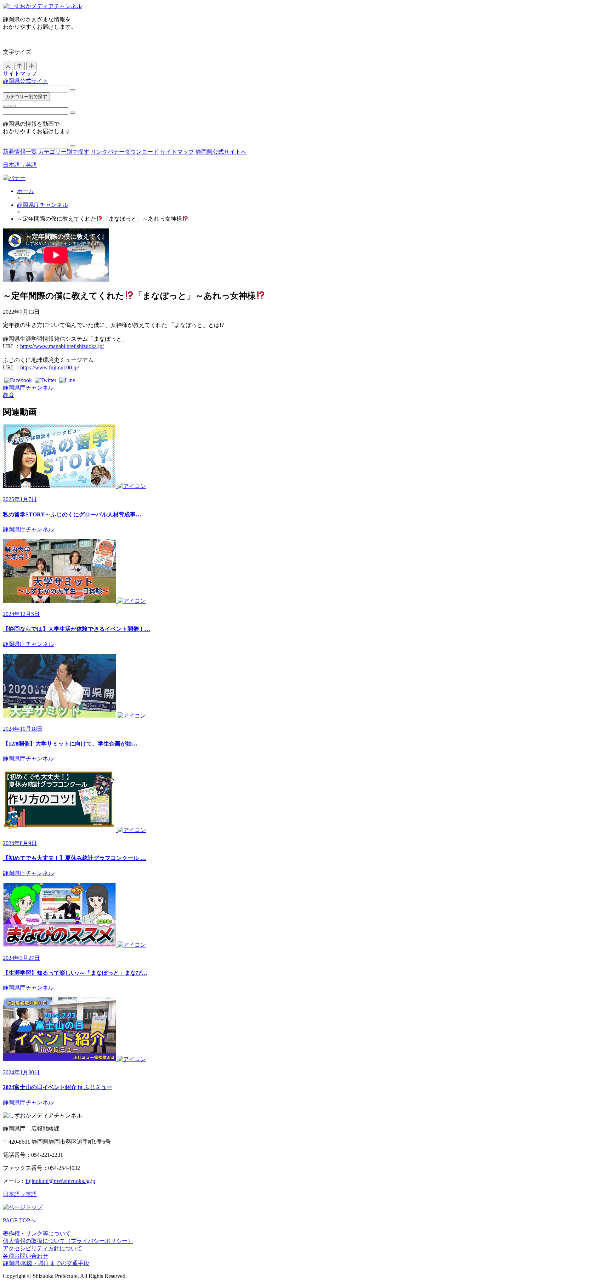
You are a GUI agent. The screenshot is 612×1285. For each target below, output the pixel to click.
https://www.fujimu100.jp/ (49, 367)
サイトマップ (20, 73)
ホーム (25, 191)
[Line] (67, 381)
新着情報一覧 (20, 152)
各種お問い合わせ (25, 1256)
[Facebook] (18, 381)
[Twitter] (45, 381)
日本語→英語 (20, 165)
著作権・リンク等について (37, 1233)
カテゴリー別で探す (26, 96)
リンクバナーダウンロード (125, 152)
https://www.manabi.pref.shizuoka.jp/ (62, 346)
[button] (5, 106)
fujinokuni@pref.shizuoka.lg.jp (60, 1181)
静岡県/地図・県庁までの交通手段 (46, 1263)
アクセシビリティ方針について (42, 1248)
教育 (8, 395)
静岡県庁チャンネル (42, 205)
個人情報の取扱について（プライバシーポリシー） (68, 1241)
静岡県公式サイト (25, 81)
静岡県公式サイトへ (221, 152)
